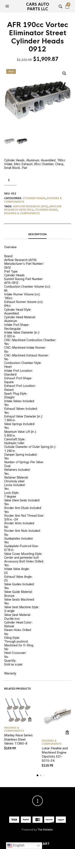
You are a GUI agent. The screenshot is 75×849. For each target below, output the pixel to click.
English (18, 845)
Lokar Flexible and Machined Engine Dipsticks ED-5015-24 (55, 754)
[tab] (37, 234)
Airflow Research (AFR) (30, 206)
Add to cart (29, 719)
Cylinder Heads (34, 198)
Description (37, 234)
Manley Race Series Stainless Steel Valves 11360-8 (18, 739)
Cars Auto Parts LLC (37, 6)
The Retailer (45, 829)
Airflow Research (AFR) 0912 (32, 208)
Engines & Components (22, 213)
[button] (7, 6)
